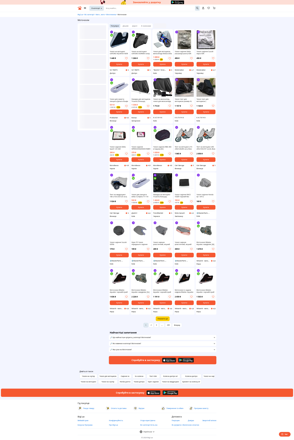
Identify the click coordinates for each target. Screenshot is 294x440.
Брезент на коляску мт (191, 382)
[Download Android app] (186, 360)
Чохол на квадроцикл (170, 382)
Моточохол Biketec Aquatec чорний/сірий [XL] (162, 291)
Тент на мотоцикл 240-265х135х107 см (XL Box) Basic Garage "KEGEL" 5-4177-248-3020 (205, 148)
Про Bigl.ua (113, 425)
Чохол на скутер (108, 382)
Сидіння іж (125, 376)
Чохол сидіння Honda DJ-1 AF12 (204, 196)
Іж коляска (139, 376)
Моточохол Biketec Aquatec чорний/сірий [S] (205, 291)
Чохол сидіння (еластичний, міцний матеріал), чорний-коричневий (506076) (183, 243)
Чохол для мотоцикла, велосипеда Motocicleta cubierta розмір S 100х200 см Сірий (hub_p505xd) (162, 52)
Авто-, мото (100, 14)
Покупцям (176, 420)
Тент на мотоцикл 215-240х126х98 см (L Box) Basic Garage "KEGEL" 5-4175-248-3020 (184, 148)
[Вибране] (208, 9)
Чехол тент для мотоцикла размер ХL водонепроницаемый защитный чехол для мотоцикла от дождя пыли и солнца (183, 100)
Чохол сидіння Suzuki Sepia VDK (204, 52)
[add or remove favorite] (126, 58)
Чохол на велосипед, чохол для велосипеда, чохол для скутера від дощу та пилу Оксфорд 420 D (162, 100)
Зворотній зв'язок (209, 420)
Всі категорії (89, 14)
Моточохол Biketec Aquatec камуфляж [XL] (140, 291)
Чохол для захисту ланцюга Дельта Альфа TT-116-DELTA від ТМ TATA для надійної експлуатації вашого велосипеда (119, 100)
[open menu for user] (203, 8)
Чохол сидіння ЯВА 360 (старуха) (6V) (162, 148)
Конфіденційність (116, 420)
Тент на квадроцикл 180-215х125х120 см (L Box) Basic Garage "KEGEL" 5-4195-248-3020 (118, 196)
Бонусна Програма (85, 425)
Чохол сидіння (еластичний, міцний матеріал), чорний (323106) (161, 243)
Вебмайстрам (83, 420)
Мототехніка (111, 14)
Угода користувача (147, 420)
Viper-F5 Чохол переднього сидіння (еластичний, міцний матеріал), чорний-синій (139, 243)
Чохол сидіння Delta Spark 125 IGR (118, 148)
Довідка (191, 420)
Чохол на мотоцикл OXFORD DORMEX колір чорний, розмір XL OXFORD (140, 52)
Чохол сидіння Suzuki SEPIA (118, 243)
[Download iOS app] (169, 360)
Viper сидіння (153, 382)
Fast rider (153, 376)
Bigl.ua (80, 14)
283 (168, 325)
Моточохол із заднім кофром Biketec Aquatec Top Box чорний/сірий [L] (184, 291)
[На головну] (80, 9)
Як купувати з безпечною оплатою (185, 425)
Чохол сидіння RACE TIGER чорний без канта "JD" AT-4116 (183, 196)
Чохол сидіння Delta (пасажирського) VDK (183, 52)
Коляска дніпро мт (170, 376)
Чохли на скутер (88, 376)
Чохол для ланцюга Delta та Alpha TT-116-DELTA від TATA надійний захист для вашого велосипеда (140, 196)
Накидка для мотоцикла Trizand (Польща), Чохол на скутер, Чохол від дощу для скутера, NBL (140, 100)
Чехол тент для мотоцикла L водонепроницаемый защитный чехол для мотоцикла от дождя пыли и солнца (204, 100)
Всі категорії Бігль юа (148, 425)
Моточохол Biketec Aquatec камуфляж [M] (205, 243)
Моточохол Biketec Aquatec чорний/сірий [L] (119, 291)
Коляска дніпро (191, 376)
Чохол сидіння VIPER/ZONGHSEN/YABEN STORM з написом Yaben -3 (140, 148)
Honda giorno (125, 382)
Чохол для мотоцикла (107, 376)
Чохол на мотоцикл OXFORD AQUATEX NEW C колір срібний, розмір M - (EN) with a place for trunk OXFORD (119, 52)
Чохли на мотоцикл (88, 382)
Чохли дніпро (139, 382)
